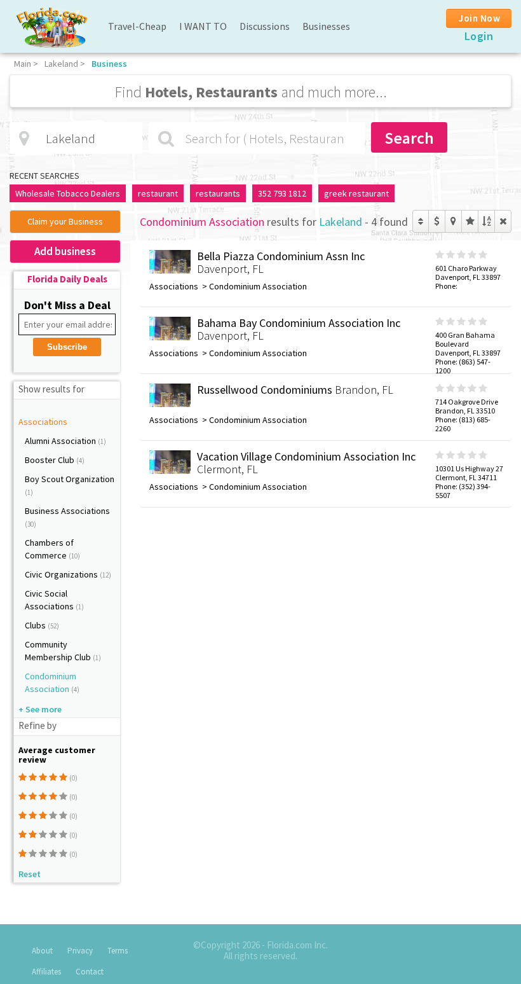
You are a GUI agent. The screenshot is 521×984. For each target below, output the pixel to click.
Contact (90, 971)
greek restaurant (356, 193)
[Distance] (453, 221)
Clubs (36, 625)
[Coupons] (437, 221)
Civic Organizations (62, 574)
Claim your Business (65, 221)
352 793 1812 (282, 193)
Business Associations (67, 510)
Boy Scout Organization (69, 479)
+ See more (40, 709)
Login (479, 36)
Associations (42, 421)
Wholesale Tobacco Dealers (67, 193)
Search (409, 137)
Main (22, 63)
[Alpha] (486, 221)
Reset (29, 874)
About (42, 950)
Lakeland (61, 63)
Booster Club (50, 460)
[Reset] (503, 221)
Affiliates (46, 971)
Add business (65, 251)
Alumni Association (61, 441)
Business (109, 63)
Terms (117, 950)
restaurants (218, 193)
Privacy (80, 950)
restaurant (158, 193)
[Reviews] (470, 221)
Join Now (479, 18)
